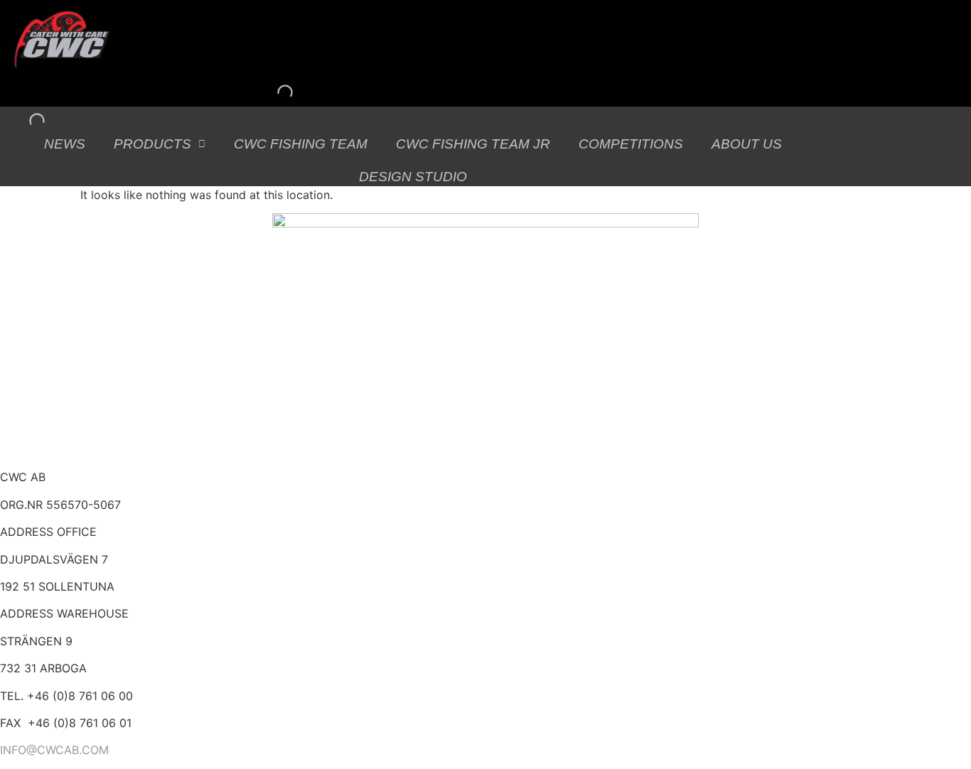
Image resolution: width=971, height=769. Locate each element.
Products (152, 143)
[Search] (273, 92)
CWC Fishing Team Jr (473, 143)
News (64, 143)
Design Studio (413, 176)
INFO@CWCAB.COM (54, 750)
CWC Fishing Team (301, 143)
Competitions (631, 143)
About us (747, 143)
